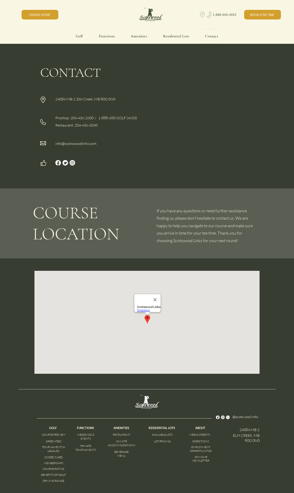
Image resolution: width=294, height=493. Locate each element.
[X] (228, 417)
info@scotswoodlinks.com (75, 143)
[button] (262, 14)
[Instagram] (72, 163)
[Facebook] (58, 163)
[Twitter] (65, 163)
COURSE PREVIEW (53, 434)
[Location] (202, 14)
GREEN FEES (54, 441)
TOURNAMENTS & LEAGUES (53, 449)
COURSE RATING (53, 469)
